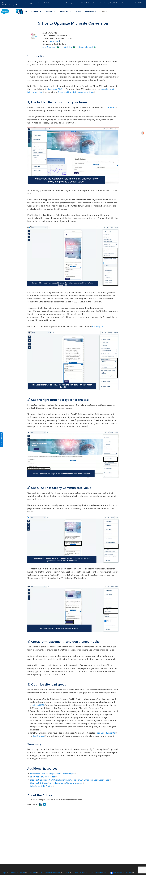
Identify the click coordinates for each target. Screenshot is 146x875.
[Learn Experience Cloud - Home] (12, 11)
